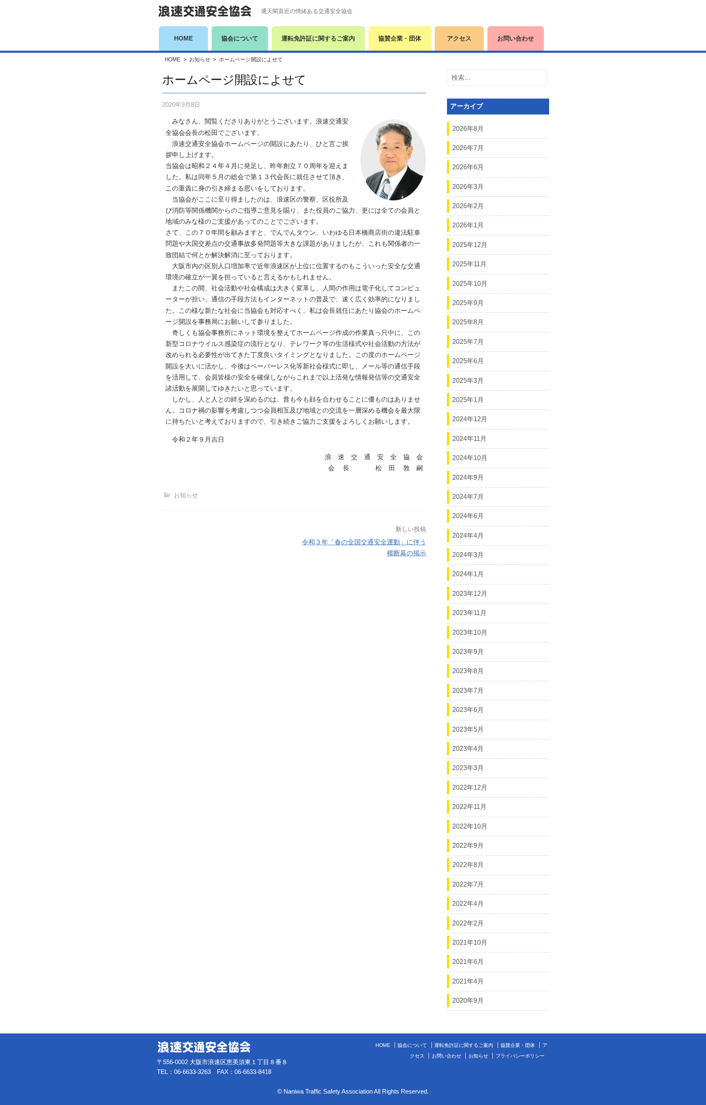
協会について (239, 38)
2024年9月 (468, 477)
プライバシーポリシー (520, 1056)
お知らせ (199, 59)
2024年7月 (468, 496)
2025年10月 (469, 283)
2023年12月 (469, 593)
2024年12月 (469, 418)
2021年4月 (468, 981)
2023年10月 (469, 632)
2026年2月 (468, 205)
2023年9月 (468, 651)
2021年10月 (469, 942)
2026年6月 (468, 167)
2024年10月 (469, 457)
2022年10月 (469, 826)
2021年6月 (468, 961)
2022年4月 (468, 903)
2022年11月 (469, 806)
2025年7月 (468, 341)
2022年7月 (468, 884)
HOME (183, 38)
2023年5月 (468, 729)
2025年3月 (468, 380)
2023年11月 (469, 612)
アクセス (459, 38)
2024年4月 (468, 535)
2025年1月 (468, 399)
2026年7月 (468, 147)
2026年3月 (468, 186)
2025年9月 (468, 302)
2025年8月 (468, 322)
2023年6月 (468, 709)
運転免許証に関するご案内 (318, 38)
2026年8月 (468, 128)
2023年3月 (468, 767)
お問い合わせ (515, 38)
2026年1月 (468, 225)
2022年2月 (468, 923)
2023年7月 (468, 690)
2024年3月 (468, 554)
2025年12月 (469, 244)
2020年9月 (468, 1000)
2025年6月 (468, 360)
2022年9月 (468, 845)
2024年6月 (468, 515)
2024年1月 (468, 573)
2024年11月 (469, 438)
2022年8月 (468, 864)
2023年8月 (468, 670)
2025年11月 (469, 264)
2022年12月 (469, 787)
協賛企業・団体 (399, 38)
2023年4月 (468, 748)
